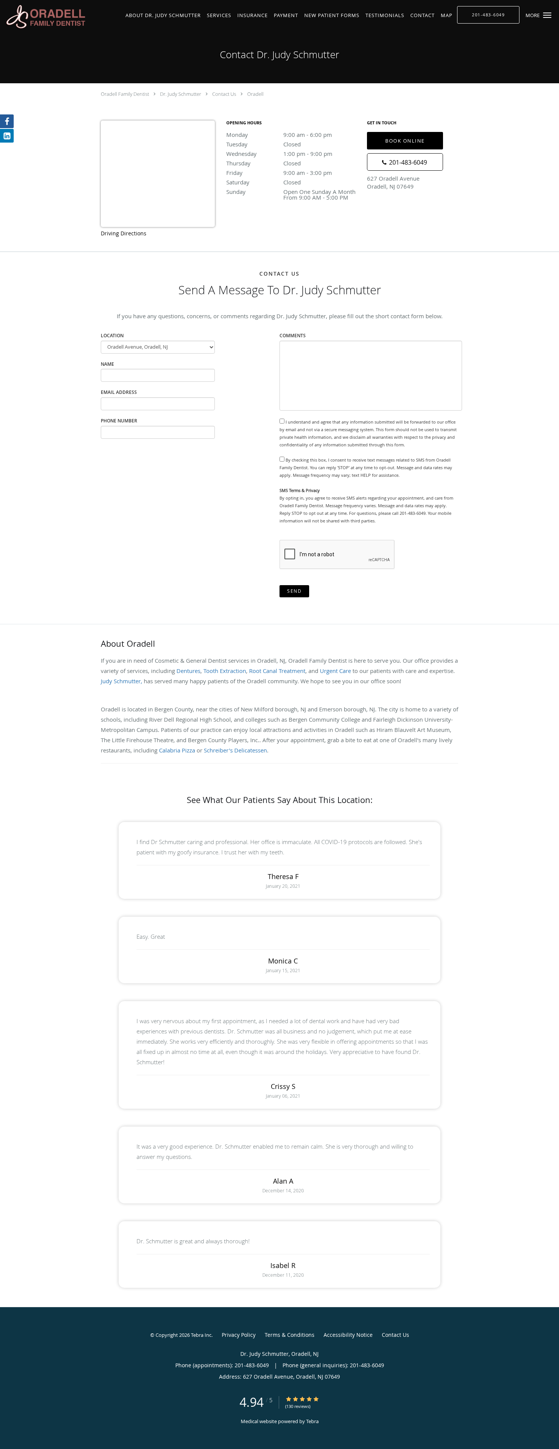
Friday (279, 172)
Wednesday (279, 153)
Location (112, 335)
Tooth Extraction (224, 671)
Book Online (405, 140)
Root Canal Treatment (277, 671)
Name (107, 364)
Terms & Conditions (289, 1334)
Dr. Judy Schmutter (180, 93)
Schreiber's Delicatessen (235, 750)
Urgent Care (335, 671)
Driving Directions (123, 233)
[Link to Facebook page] (7, 121)
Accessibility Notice (348, 1334)
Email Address (119, 392)
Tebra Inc (201, 1335)
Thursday (263, 163)
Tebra (312, 1421)
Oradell (255, 93)
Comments (293, 335)
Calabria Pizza (177, 750)
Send (294, 591)
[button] (547, 15)
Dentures (188, 671)
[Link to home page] (45, 17)
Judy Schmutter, (122, 681)
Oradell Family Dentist (125, 93)
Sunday (292, 192)
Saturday (263, 182)
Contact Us (224, 93)
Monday (279, 134)
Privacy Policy (239, 1334)
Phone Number (119, 420)
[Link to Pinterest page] (7, 136)
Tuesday (263, 144)
